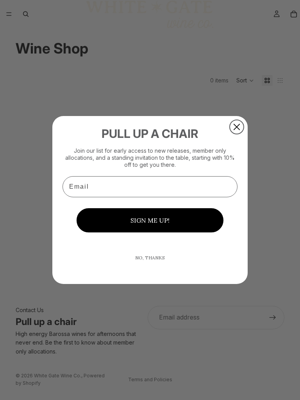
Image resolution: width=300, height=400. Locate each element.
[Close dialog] (237, 127)
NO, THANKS (150, 258)
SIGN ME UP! (150, 220)
